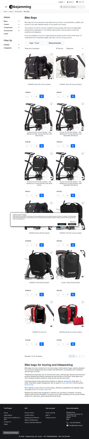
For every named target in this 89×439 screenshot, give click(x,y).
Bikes (6, 21)
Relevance (75, 48)
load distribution (67, 383)
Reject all (72, 224)
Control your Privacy (11, 433)
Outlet (6, 34)
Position (6, 45)
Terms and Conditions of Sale (12, 418)
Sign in (48, 415)
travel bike (41, 35)
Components (8, 27)
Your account (50, 408)
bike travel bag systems (64, 37)
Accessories (8, 30)
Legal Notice (8, 415)
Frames (6, 24)
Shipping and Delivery (32, 417)
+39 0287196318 (74, 422)
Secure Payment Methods (33, 422)
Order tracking (50, 413)
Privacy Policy (29, 413)
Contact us (7, 422)
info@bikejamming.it (76, 425)
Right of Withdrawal (31, 420)
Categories (8, 48)
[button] (70, 2)
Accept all (61, 224)
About (6, 413)
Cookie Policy (29, 415)
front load (30, 385)
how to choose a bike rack (42, 389)
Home (7, 17)
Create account (51, 417)
